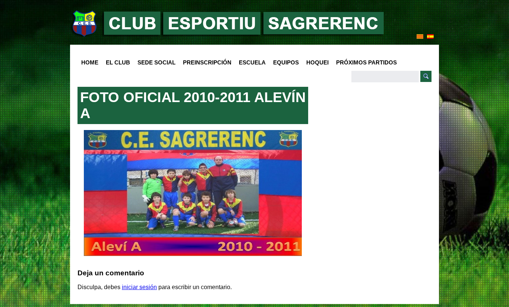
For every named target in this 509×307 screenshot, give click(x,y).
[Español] (430, 36)
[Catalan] (420, 36)
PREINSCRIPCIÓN (207, 62)
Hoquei (317, 62)
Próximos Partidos (366, 62)
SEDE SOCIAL (156, 62)
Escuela (250, 62)
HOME (89, 62)
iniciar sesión (139, 287)
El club (116, 62)
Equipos (284, 62)
